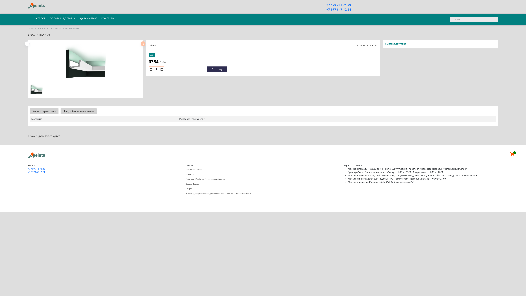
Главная (32, 28)
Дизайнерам (88, 18)
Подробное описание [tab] (78, 111)
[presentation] (27, 43)
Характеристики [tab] (44, 111)
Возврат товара (192, 184)
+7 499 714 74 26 (338, 4)
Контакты (107, 18)
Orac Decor (55, 28)
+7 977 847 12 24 (338, 9)
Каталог (40, 18)
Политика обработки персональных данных (205, 179)
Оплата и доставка (63, 18)
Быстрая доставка (395, 43)
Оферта (189, 188)
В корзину (217, 69)
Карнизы (43, 28)
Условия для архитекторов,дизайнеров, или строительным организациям (218, 193)
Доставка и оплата (194, 169)
